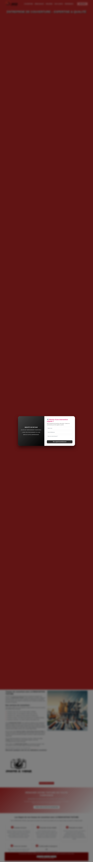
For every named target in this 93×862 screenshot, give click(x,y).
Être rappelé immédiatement (59, 441)
